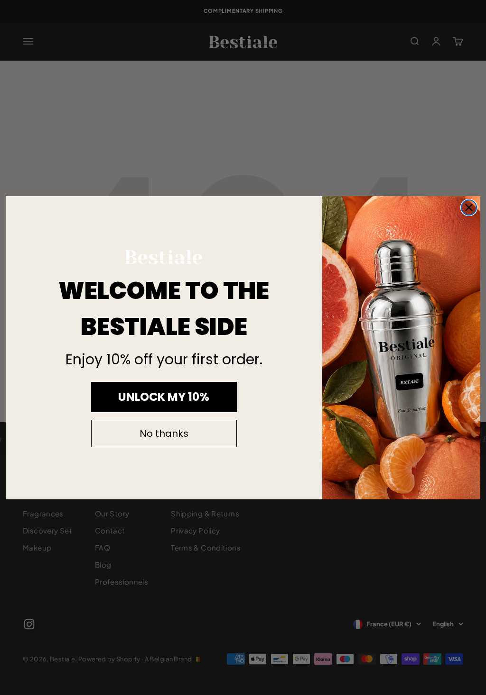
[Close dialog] (469, 207)
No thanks (164, 433)
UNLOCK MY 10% (163, 397)
